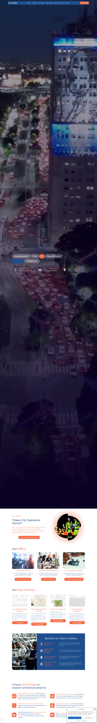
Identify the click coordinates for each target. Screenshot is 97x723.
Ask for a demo (84, 2)
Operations (53, 256)
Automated (21, 256)
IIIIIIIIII (18, 261)
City (35, 256)
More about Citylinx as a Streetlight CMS (39, 624)
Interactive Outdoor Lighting (39, 610)
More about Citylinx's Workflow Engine (77, 622)
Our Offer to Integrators (48, 579)
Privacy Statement (84, 720)
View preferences (88, 717)
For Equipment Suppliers (74, 570)
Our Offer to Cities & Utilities (23, 579)
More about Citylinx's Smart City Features (58, 620)
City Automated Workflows (77, 610)
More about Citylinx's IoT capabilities (20, 622)
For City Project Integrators (48, 570)
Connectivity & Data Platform (20, 610)
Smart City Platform (58, 609)
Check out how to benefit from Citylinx (29, 537)
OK (74, 717)
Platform (31, 260)
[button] (94, 709)
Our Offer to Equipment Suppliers (74, 579)
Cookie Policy (78, 720)
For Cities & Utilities (23, 570)
